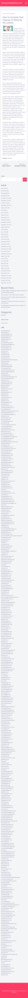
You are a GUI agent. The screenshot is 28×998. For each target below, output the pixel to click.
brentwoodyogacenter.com (7, 853)
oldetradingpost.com (6, 428)
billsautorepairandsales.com (8, 911)
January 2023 (4, 273)
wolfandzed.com (5, 865)
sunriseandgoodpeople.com (7, 710)
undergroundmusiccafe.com (7, 971)
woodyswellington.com (6, 892)
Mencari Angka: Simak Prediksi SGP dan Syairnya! (12, 294)
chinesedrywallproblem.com (8, 711)
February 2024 (4, 241)
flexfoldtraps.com (5, 822)
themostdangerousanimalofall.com (9, 597)
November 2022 (5, 278)
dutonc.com (4, 681)
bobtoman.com (4, 395)
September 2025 (5, 205)
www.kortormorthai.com (7, 826)
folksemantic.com (5, 476)
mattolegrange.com (6, 684)
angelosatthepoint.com (6, 747)
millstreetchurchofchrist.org (8, 927)
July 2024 (3, 229)
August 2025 (4, 207)
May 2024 (3, 234)
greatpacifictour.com (6, 730)
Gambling (10, 158)
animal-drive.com (5, 768)
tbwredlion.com (5, 910)
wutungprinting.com (6, 696)
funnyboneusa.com (5, 716)
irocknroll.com (4, 469)
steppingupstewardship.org (7, 857)
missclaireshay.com (5, 330)
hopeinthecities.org (5, 573)
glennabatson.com (5, 609)
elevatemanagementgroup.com (8, 940)
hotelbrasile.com (5, 416)
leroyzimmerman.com (6, 942)
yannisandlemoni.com (6, 486)
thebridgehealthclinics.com (7, 780)
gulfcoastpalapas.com (6, 778)
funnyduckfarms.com (6, 937)
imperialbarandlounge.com (7, 462)
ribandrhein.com (5, 541)
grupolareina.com (5, 423)
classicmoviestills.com (6, 582)
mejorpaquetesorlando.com (7, 501)
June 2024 (3, 232)
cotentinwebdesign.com (6, 426)
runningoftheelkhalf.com (7, 816)
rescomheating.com (5, 964)
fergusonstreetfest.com (7, 916)
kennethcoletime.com (6, 665)
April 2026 (3, 188)
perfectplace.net (5, 549)
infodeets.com (4, 341)
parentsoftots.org (5, 785)
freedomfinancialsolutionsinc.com (9, 821)
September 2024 (5, 224)
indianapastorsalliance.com (7, 749)
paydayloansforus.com (6, 365)
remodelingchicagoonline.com (8, 851)
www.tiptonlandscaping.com (8, 855)
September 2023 (5, 253)
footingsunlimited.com (6, 834)
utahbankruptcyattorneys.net (8, 467)
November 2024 (5, 222)
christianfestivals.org (6, 687)
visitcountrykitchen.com (11, 2)
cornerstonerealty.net (6, 875)
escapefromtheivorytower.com (8, 448)
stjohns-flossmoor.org (6, 715)
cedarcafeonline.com (6, 346)
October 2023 (4, 251)
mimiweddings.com (5, 966)
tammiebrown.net (5, 679)
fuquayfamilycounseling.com (8, 951)
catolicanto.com (5, 544)
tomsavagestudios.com (6, 534)
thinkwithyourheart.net (6, 465)
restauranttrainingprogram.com (8, 529)
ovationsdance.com (5, 539)
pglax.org (3, 705)
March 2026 (4, 191)
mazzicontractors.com (6, 887)
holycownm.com (5, 725)
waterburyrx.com (5, 744)
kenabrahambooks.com (6, 623)
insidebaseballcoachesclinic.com (8, 923)
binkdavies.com (4, 619)
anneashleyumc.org (5, 829)
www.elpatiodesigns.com (7, 896)
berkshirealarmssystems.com (8, 481)
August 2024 (4, 227)
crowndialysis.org (5, 527)
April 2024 (3, 237)
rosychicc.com (4, 568)
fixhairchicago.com (5, 754)
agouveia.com (4, 952)
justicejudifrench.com (6, 660)
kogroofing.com (5, 399)
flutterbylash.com (5, 933)
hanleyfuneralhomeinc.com (7, 499)
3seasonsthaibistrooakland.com (8, 551)
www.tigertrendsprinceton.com (8, 810)
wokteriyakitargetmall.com (7, 522)
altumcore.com (4, 766)
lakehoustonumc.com (6, 799)
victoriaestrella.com (6, 732)
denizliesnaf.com (5, 756)
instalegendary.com (5, 375)
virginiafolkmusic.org (6, 537)
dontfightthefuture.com (7, 455)
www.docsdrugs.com (6, 838)
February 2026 (4, 193)
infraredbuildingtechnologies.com (9, 436)
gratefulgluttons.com (6, 575)
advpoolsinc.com (5, 746)
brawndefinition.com (6, 614)
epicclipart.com (4, 390)
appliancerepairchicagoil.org (7, 371)
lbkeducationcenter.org (6, 546)
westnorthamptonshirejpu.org (8, 414)
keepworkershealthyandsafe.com (9, 376)
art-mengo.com (4, 675)
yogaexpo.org (4, 554)
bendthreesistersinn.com (7, 713)
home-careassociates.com (7, 556)
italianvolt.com (4, 479)
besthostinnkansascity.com (7, 968)
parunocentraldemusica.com (8, 903)
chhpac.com (4, 957)
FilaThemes (14, 992)
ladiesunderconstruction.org (7, 429)
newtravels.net (4, 363)
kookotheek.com (5, 404)
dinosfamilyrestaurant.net (7, 435)
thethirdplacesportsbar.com (7, 889)
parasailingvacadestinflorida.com (9, 928)
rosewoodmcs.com (5, 872)
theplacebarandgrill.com (7, 742)
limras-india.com (5, 332)
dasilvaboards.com (5, 607)
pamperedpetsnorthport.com (8, 493)
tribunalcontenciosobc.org (7, 604)
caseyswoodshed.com (6, 752)
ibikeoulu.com (4, 655)
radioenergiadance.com (6, 402)
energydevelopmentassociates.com (9, 441)
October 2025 (4, 203)
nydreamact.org (5, 380)
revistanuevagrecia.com (6, 643)
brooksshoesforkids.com (7, 771)
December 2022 (5, 275)
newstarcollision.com (6, 511)
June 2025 (3, 212)
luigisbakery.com (5, 862)
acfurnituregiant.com (6, 347)
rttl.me (3, 963)
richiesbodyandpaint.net (6, 335)
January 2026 (4, 195)
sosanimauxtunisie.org (6, 397)
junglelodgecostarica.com (7, 686)
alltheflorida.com (5, 922)
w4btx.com (4, 505)
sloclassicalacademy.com (7, 605)
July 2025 (3, 210)
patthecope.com (5, 759)
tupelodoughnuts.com (6, 496)
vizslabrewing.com (5, 482)
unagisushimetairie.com (6, 382)
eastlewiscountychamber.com (8, 602)
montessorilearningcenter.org (8, 915)
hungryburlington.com (6, 667)
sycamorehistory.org (6, 874)
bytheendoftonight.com (7, 571)
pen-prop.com (4, 809)
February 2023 (4, 270)
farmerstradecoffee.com (7, 788)
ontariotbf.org (4, 373)
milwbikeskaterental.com (7, 699)
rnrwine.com (4, 947)
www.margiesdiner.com (6, 840)
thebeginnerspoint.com (6, 587)
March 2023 (4, 268)
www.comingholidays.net (7, 588)
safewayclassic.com (6, 368)
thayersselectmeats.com (7, 773)
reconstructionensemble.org (8, 720)
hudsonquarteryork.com (6, 898)
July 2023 (3, 258)
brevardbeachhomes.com (7, 447)
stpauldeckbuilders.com (6, 833)
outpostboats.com (5, 570)
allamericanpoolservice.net (7, 530)
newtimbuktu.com (5, 354)
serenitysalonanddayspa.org (7, 344)
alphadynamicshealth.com (7, 932)
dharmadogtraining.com (6, 959)
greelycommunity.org (6, 636)
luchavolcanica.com (5, 723)
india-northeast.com (6, 452)
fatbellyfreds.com (5, 894)
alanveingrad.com (5, 693)
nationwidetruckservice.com (7, 727)
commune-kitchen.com (6, 624)
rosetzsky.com (4, 640)
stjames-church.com (6, 645)
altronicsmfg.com (5, 356)
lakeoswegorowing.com (6, 949)
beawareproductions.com (7, 652)
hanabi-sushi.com (5, 863)
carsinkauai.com (5, 925)
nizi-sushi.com (4, 674)
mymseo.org (4, 956)
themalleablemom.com (6, 664)
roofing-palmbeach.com (6, 453)
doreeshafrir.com (5, 648)
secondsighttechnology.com (8, 515)
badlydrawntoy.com (5, 797)
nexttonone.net (5, 802)
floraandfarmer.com (6, 443)
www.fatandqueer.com (6, 828)
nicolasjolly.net (4, 629)
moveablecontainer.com (7, 421)
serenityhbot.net (5, 804)
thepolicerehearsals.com (7, 599)
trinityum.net (4, 886)
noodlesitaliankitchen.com (7, 378)
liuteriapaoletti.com (6, 708)
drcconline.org (4, 740)
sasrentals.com (4, 513)
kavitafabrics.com (5, 722)
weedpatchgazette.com (7, 488)
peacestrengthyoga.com (7, 819)
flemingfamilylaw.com (6, 945)
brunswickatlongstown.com (7, 669)
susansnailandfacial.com (7, 807)
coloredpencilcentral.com (7, 458)
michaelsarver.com (5, 517)
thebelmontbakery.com (6, 366)
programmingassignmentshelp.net (9, 359)
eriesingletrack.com (5, 491)
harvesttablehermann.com (7, 438)
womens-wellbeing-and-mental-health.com (11, 535)
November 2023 (5, 249)
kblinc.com (3, 489)
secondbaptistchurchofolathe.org (9, 954)
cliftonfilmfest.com (6, 460)
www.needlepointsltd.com (7, 843)
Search (3, 176)
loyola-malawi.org (5, 566)
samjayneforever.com (6, 918)
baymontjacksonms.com (7, 701)
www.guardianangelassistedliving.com (10, 904)
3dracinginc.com (5, 593)
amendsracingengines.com (7, 824)
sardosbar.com (4, 477)
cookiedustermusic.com (6, 718)
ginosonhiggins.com (5, 694)
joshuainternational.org (6, 805)
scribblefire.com (5, 552)
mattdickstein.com (5, 795)
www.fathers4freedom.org (7, 812)
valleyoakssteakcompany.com (8, 751)
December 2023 (5, 246)
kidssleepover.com (5, 361)
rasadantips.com (5, 353)
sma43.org (3, 850)
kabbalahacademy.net (6, 508)
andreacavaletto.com (6, 558)
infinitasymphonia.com (6, 631)
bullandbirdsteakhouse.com (7, 845)
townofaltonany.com (6, 703)
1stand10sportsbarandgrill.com (8, 503)
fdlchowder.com (5, 841)
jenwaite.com (4, 939)
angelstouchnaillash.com (7, 506)
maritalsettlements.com (7, 698)
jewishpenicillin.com (6, 532)
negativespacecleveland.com (8, 706)
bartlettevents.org (5, 419)
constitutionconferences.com (8, 758)
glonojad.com (4, 641)
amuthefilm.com (5, 626)
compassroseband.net (6, 764)
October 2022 (4, 280)
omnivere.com (4, 351)
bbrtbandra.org (4, 387)
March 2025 (4, 215)
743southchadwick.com (6, 450)
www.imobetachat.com (6, 793)
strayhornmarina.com (6, 611)
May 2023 (3, 263)
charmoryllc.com (5, 592)
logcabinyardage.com (6, 790)
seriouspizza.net (5, 763)
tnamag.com (4, 769)
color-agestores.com (6, 563)
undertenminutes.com (6, 349)
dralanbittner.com (5, 484)
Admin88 (12, 13)
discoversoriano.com (6, 585)
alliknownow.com (5, 600)
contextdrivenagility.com (7, 653)
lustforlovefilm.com (6, 628)
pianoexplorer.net (5, 882)
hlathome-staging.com (6, 520)
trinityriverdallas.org (6, 547)
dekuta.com (4, 867)
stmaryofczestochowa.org (7, 658)
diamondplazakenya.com (7, 908)
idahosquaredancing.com (7, 472)
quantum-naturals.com (6, 913)
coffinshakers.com (5, 657)
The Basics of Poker (20, 165)
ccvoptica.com (4, 858)
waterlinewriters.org (6, 781)
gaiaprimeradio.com (5, 677)
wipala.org (3, 564)
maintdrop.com (4, 394)
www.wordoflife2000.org (7, 470)
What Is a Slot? (6, 165)
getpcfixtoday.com (5, 385)
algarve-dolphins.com (6, 691)
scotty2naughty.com (6, 646)
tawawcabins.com (5, 474)
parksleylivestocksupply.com (8, 559)
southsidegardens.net (6, 884)
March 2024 (4, 239)
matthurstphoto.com (6, 920)
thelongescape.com (5, 682)
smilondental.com (5, 510)
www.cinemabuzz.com (6, 869)
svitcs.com (3, 761)
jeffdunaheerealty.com (6, 817)
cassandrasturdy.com (6, 578)
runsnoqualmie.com (5, 836)
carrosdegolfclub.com (6, 440)
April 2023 (3, 266)
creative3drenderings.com (7, 787)
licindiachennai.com (5, 337)
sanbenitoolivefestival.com (7, 580)
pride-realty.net (4, 930)
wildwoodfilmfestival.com (7, 412)
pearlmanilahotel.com (6, 392)
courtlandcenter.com (6, 735)
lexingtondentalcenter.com (7, 523)
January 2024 (4, 244)
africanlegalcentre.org (6, 633)
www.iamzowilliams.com (7, 879)
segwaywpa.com (5, 776)
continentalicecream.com (7, 616)
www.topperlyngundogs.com (8, 814)
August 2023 (4, 256)
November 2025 (5, 200)
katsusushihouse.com (6, 634)
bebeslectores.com (5, 431)
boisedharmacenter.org (6, 561)
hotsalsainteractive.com (7, 342)
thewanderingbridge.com (7, 662)
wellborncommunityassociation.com (10, 411)
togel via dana (5, 319)
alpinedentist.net (5, 400)
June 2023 (3, 261)
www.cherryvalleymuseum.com (8, 424)
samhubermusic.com (6, 973)
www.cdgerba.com (5, 901)
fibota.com (3, 899)
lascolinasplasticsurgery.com (8, 846)
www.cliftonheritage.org (7, 848)
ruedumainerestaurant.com (7, 638)
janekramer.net (4, 672)
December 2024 (5, 220)
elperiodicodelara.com (6, 334)
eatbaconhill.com (5, 358)
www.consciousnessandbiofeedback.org (10, 877)
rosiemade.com (4, 494)
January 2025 (4, 217)
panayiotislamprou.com (6, 406)
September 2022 (5, 282)
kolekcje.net (4, 542)
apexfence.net (4, 975)
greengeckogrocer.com (6, 518)
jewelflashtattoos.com (6, 383)
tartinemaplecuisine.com (7, 670)
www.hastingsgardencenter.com (8, 881)
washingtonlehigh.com (6, 860)
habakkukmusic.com (5, 800)
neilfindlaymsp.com (5, 737)
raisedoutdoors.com (6, 464)
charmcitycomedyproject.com (8, 650)
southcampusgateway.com (7, 407)
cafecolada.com (5, 583)
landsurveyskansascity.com (7, 831)
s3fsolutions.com (5, 445)
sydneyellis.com (5, 525)
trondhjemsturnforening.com (8, 906)
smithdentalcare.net (6, 969)
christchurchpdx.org (5, 621)
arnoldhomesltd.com (6, 457)
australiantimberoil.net (6, 433)
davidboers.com (5, 792)
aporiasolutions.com (6, 775)
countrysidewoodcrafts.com (8, 370)
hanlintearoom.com (5, 935)
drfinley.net (3, 944)
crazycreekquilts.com (6, 617)
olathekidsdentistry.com (7, 498)
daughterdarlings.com (6, 339)
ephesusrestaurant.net (6, 891)
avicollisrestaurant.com (6, 739)
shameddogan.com (5, 783)
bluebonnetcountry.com (6, 388)
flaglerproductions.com (6, 612)
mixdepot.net (4, 870)
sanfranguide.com (5, 590)
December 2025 (5, 198)
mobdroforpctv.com (6, 576)
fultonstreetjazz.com (6, 417)
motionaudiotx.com (6, 961)
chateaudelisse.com (6, 409)
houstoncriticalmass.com (7, 595)
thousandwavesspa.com (7, 734)
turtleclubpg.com (5, 728)
